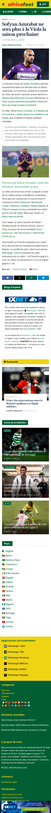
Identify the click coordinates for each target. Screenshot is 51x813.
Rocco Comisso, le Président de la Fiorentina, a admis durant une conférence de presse (25, 114)
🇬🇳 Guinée (8, 586)
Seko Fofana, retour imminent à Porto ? (18, 720)
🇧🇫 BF (34, 11)
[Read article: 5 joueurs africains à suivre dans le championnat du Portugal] (25, 444)
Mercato (13, 19)
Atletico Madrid (38, 205)
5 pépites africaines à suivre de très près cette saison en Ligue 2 (25, 526)
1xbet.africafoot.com (11, 794)
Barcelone (25, 202)
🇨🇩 (12, 705)
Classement (10, 467)
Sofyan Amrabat (31, 83)
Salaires (5, 696)
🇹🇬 (19, 705)
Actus (7, 431)
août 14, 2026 (10, 458)
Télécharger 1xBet (16, 646)
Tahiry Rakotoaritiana (11, 45)
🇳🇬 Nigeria (7, 604)
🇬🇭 (25, 705)
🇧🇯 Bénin (22, 11)
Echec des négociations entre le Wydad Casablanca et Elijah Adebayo (24, 403)
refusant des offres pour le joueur (18, 97)
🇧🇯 (6, 702)
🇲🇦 (9, 705)
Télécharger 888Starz (17, 663)
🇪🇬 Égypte (7, 577)
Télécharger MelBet (17, 669)
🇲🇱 (6, 705)
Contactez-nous (9, 782)
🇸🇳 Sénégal (8, 613)
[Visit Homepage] (20, 4)
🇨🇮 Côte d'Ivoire (10, 573)
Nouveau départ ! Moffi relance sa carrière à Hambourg (25, 725)
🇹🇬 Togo (6, 617)
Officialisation (7, 693)
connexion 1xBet (29, 335)
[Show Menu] (3, 4)
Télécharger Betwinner (18, 657)
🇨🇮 (19, 702)
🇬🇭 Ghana (7, 591)
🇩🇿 (2, 702)
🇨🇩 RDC (6, 608)
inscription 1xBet (34, 328)
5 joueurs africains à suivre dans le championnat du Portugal (25, 453)
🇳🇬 (28, 702)
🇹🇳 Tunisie (7, 621)
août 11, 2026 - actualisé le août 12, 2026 (22, 495)
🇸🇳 (15, 705)
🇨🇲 (12, 702)
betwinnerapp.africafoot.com (15, 800)
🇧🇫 (9, 702)
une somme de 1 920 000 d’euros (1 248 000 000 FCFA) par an (23, 233)
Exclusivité (11, 396)
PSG (4, 209)
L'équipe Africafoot (14, 411)
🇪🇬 (22, 702)
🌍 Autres (7, 626)
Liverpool (14, 209)
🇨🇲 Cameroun (9, 564)
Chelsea (25, 205)
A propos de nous (11, 741)
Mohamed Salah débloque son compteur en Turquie (23, 730)
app (43, 4)
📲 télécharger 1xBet (33, 310)
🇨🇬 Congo (7, 568)
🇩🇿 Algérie (7, 11)
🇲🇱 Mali (6, 595)
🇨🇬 (15, 702)
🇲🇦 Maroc (34, 269)
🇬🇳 (2, 705)
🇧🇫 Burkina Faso (11, 560)
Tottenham (15, 205)
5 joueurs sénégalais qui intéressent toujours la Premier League (23, 488)
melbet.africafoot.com (12, 797)
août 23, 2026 (31, 411)
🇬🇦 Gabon (7, 582)
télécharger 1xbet (10, 252)
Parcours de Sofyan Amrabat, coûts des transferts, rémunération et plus (25, 184)
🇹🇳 (22, 705)
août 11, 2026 (10, 531)
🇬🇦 (25, 702)
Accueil (4, 19)
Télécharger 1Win (15, 652)
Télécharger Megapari (17, 675)
